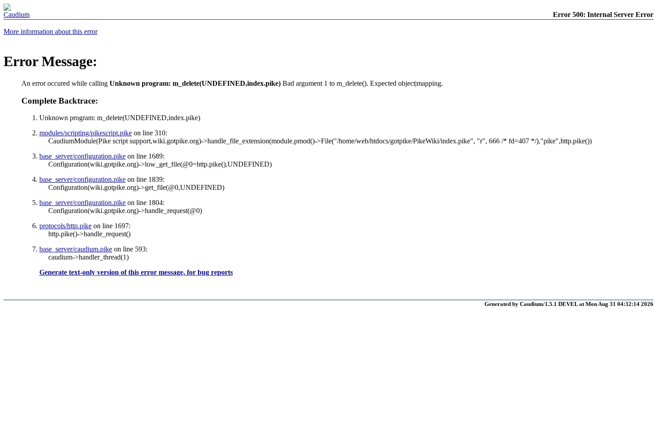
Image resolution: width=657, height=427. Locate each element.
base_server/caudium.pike (75, 249)
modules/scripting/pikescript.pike (85, 133)
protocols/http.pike (65, 226)
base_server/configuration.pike (82, 156)
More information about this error (50, 31)
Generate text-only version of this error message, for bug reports (136, 272)
